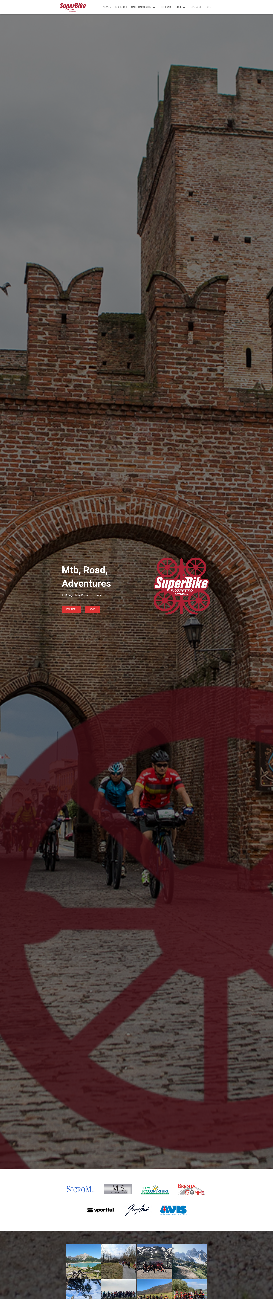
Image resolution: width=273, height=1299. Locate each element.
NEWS (106, 7)
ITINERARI (166, 7)
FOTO (208, 7)
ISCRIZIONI (121, 7)
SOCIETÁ (180, 7)
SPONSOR (196, 7)
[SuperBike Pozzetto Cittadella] (72, 7)
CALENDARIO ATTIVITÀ (143, 7)
